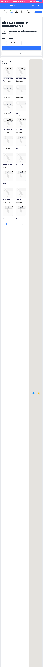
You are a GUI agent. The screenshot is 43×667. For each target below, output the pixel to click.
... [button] (12, 223)
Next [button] (21, 223)
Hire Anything (22, 5)
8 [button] (18, 223)
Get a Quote (38, 12)
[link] (5, 12)
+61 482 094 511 (13, 5)
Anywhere (29, 5)
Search (21, 48)
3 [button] (11, 223)
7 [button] (16, 223)
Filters (21, 53)
